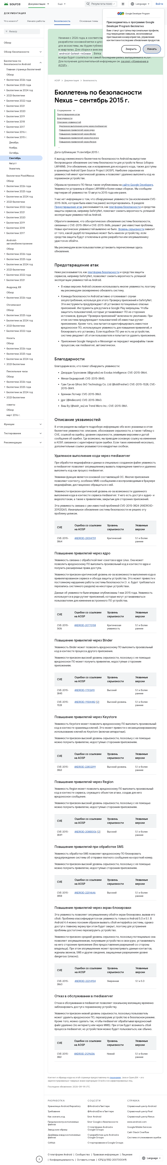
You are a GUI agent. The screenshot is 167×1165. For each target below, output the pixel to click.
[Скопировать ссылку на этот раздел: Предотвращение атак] (102, 265)
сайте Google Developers (137, 185)
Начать (152, 49)
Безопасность (62, 21)
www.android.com (137, 1121)
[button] (19, 51)
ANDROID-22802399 (85, 766)
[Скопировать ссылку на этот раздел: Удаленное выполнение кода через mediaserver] (133, 456)
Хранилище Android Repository (64, 1106)
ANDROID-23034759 (85, 538)
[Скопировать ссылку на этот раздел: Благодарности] (87, 359)
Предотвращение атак (68, 207)
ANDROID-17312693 (85, 690)
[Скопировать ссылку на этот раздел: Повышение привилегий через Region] (117, 782)
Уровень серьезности (131, 229)
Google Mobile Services (139, 1127)
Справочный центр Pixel (139, 1111)
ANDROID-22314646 (85, 892)
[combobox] (101, 4)
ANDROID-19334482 (85, 701)
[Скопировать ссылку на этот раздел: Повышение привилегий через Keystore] (120, 717)
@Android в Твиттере (99, 1106)
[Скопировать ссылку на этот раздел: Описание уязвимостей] (103, 420)
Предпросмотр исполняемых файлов (63, 1123)
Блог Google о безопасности (103, 1121)
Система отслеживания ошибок (144, 1137)
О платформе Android (60, 1154)
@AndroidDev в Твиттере (101, 1111)
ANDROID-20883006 (86, 831)
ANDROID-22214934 (85, 981)
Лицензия (127, 1154)
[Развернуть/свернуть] (74, 111)
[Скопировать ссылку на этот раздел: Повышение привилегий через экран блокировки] (134, 908)
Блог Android (94, 1116)
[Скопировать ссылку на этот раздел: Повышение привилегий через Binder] (116, 641)
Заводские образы (57, 1129)
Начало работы (36, 21)
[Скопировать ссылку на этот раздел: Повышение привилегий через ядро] (113, 554)
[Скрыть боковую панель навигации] (39, 1159)
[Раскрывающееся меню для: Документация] (49, 4)
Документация (36, 3)
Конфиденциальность (62, 1159)
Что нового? (11, 21)
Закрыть (131, 49)
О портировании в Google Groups (105, 1142)
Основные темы (88, 21)
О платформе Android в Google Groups (100, 1128)
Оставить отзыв (86, 1159)
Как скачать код (56, 1116)
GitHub (51, 1142)
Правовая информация (106, 1154)
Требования (54, 1111)
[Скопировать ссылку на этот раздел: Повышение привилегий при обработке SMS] (127, 847)
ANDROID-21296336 (84, 1053)
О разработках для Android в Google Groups (103, 1136)
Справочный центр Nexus (140, 1116)
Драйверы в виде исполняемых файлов (64, 1136)
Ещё (60, 3)
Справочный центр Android (141, 1106)
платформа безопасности (125, 207)
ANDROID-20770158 (85, 625)
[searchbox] (22, 31)
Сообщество (82, 1154)
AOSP (57, 80)
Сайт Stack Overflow (138, 1132)
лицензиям (115, 1077)
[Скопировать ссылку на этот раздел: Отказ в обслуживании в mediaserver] (116, 996)
